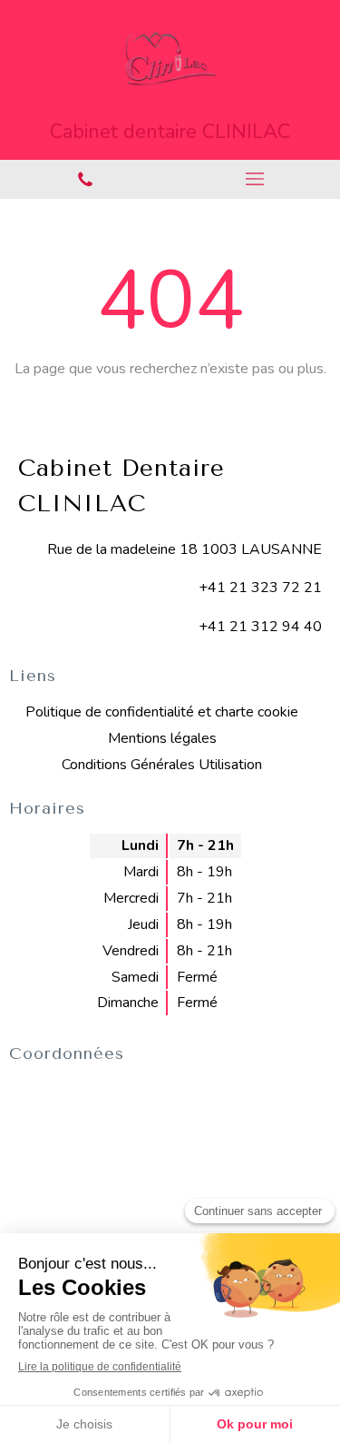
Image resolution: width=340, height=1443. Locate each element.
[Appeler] (85, 179)
